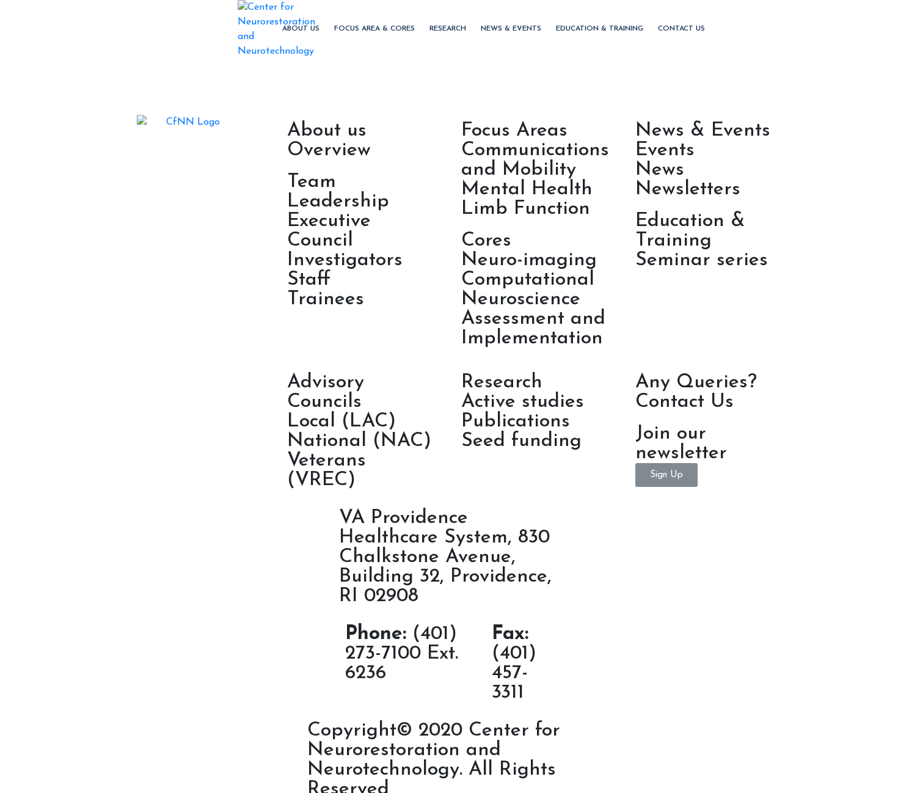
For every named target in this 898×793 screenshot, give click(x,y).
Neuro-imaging (529, 260)
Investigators (345, 260)
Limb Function (525, 209)
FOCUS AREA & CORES (374, 28)
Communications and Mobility (535, 160)
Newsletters (687, 189)
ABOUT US (300, 28)
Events (665, 150)
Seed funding (521, 441)
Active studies (522, 402)
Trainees (325, 299)
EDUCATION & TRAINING (599, 28)
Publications (515, 421)
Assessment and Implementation (533, 328)
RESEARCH (447, 28)
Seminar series (701, 260)
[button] (666, 475)
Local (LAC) (341, 421)
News (659, 170)
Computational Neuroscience (527, 289)
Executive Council (329, 230)
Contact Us (681, 28)
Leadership (338, 201)
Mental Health (527, 189)
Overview (329, 150)
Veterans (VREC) (326, 470)
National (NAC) (359, 441)
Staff (308, 280)
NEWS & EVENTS (511, 28)
